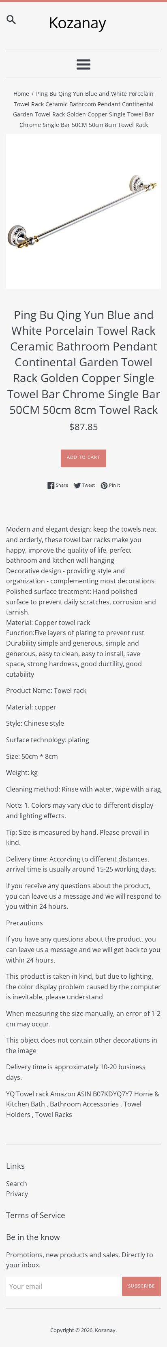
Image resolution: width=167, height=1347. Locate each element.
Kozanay (105, 1330)
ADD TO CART (83, 457)
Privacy (17, 1193)
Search (16, 1183)
